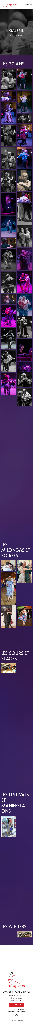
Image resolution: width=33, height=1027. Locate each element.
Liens (11, 1020)
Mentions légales (18, 1020)
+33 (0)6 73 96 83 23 (16, 1009)
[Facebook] (16, 1015)
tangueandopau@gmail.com (16, 1012)
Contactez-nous (16, 1005)
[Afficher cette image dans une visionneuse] (8, 79)
